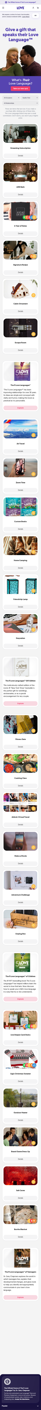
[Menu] (3, 7)
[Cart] (37, 7)
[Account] (33, 7)
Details (20, 156)
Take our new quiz (20, 88)
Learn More (25, 17)
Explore (20, 408)
